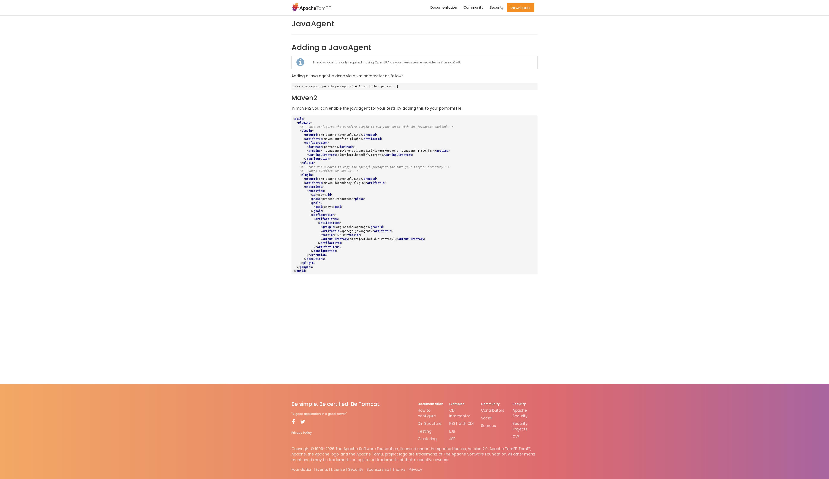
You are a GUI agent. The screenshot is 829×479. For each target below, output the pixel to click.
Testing (425, 431)
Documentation (443, 7)
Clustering (427, 438)
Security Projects (520, 426)
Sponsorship (378, 469)
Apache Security (520, 413)
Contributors (492, 410)
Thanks (398, 469)
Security (497, 7)
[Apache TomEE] (311, 7)
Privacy (415, 469)
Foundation (302, 469)
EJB (452, 431)
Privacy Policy (301, 432)
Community (473, 7)
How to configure (427, 413)
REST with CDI (461, 423)
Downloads (521, 7)
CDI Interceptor (459, 413)
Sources (488, 425)
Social (486, 418)
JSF (452, 438)
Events (322, 469)
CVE (516, 436)
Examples (456, 404)
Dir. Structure (429, 423)
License (338, 469)
